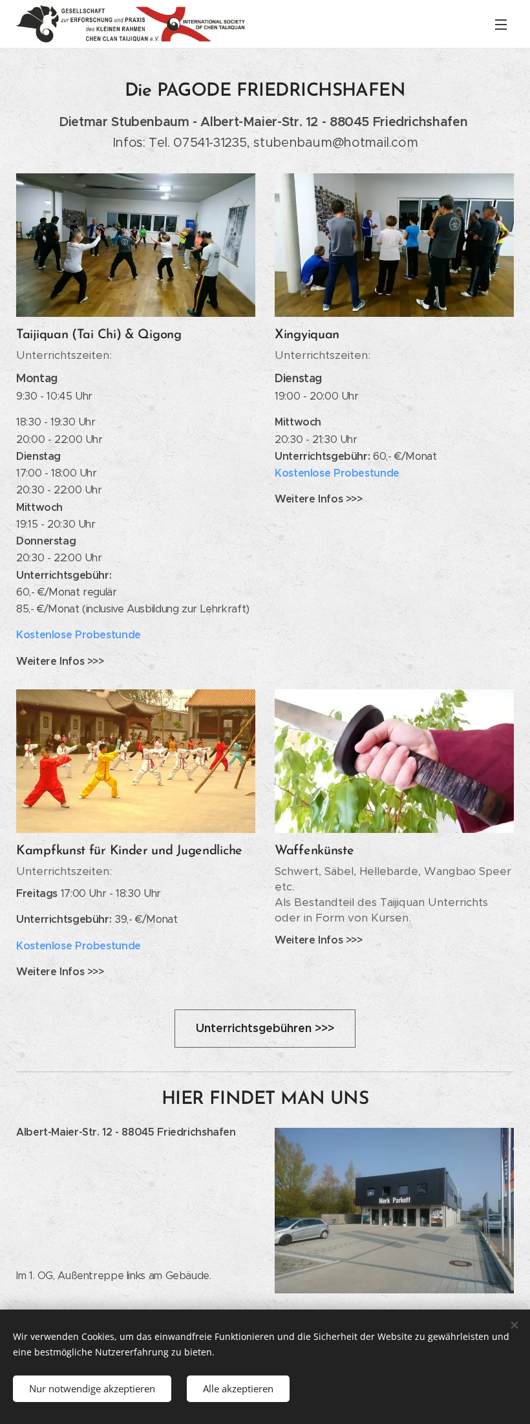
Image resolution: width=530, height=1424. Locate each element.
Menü (501, 24)
